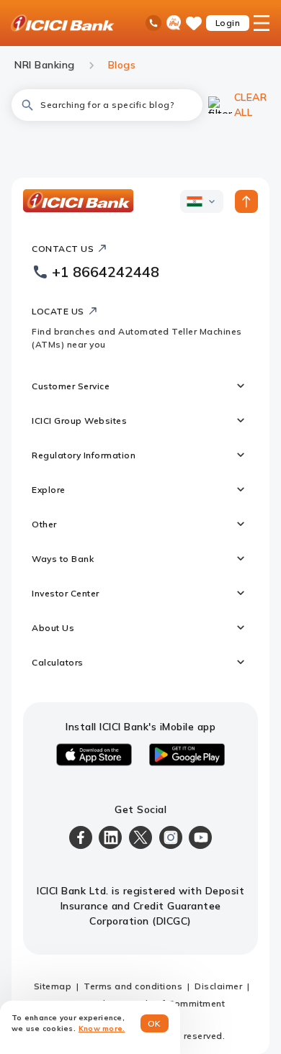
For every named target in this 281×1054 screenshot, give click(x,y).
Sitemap (53, 986)
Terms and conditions (133, 986)
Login (228, 22)
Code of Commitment (177, 1003)
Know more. (102, 1028)
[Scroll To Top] (246, 201)
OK (154, 1023)
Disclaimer (218, 986)
